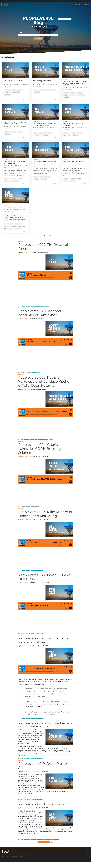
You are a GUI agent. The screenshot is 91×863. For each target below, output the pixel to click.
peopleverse (13, 90)
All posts (44, 842)
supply (20, 90)
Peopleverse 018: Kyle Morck (13, 207)
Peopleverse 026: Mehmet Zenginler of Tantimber (42, 81)
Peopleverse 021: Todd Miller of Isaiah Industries (14, 162)
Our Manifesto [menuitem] (18, 854)
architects (66, 92)
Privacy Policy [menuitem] (11, 854)
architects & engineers (46, 177)
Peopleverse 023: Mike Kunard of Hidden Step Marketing (44, 124)
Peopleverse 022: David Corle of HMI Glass (44, 577)
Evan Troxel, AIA (21, 84)
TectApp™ (53, 4)
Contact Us (69, 4)
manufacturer (7, 92)
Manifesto (35, 4)
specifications (16, 92)
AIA (5, 228)
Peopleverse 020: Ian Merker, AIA (44, 161)
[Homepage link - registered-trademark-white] (6, 852)
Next (48, 236)
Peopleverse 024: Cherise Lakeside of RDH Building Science (15, 123)
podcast (6, 90)
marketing (18, 228)
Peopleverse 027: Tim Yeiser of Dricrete (43, 247)
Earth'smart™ (61, 4)
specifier (20, 132)
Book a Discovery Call (81, 4)
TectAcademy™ (44, 4)
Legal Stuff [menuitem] (4, 854)
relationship (7, 94)
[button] (88, 851)
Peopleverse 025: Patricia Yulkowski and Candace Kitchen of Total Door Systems (75, 83)
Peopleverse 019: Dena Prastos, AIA (75, 161)
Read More (25, 99)
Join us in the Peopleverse (49, 714)
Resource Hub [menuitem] (25, 854)
